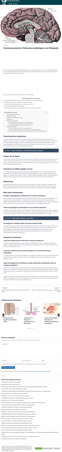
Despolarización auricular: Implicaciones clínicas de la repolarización (17, 405)
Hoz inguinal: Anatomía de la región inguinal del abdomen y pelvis (17, 398)
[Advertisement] (31, 60)
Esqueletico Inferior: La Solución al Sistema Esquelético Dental (16, 421)
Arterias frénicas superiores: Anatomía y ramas (10, 319)
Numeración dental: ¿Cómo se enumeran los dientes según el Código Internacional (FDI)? (23, 402)
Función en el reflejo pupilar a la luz (15, 117)
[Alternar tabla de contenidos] (45, 113)
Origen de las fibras (11, 116)
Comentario (5, 344)
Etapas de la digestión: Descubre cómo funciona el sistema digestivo (18, 411)
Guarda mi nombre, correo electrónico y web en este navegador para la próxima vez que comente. (24, 364)
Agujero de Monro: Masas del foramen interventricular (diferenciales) (18, 416)
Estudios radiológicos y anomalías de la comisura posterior (21, 122)
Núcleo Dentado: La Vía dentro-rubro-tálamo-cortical (14, 393)
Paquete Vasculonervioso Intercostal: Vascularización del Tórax (16, 423)
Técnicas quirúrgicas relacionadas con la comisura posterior (21, 123)
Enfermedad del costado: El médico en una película (13, 438)
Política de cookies (10, 450)
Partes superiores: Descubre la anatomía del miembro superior (16, 430)
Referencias (9, 119)
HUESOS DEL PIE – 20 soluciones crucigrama (12, 400)
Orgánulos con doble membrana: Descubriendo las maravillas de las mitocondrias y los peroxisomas (25, 391)
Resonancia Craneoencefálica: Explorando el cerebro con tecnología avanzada (20, 425)
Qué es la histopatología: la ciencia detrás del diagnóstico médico (15, 290)
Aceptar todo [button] (38, 448)
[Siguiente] (59, 315)
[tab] (28, 328)
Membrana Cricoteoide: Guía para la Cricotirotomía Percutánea (16, 407)
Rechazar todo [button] (57, 448)
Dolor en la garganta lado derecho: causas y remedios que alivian (46, 290)
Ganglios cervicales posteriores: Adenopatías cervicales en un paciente (18, 414)
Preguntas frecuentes (12, 126)
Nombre (4, 360)
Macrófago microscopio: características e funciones (13, 409)
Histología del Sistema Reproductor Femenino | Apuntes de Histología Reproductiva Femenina (24, 386)
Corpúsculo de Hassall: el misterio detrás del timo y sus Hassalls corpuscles (19, 436)
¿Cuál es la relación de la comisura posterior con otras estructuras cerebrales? (25, 129)
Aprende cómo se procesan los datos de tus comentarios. (37, 371)
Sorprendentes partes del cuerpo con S (11, 384)
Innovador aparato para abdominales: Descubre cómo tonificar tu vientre (19, 427)
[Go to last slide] (3, 315)
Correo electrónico (27, 360)
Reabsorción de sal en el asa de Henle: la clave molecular (15, 395)
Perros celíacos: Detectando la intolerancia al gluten (14, 389)
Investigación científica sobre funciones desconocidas (20, 125)
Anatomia (5, 45)
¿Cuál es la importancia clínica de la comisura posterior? (21, 128)
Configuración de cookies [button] (47, 448)
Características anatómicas (13, 114)
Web (43, 360)
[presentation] (10, 309)
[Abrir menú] (59, 2)
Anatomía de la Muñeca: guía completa (10, 382)
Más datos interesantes (12, 120)
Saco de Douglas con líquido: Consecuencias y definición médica (17, 418)
